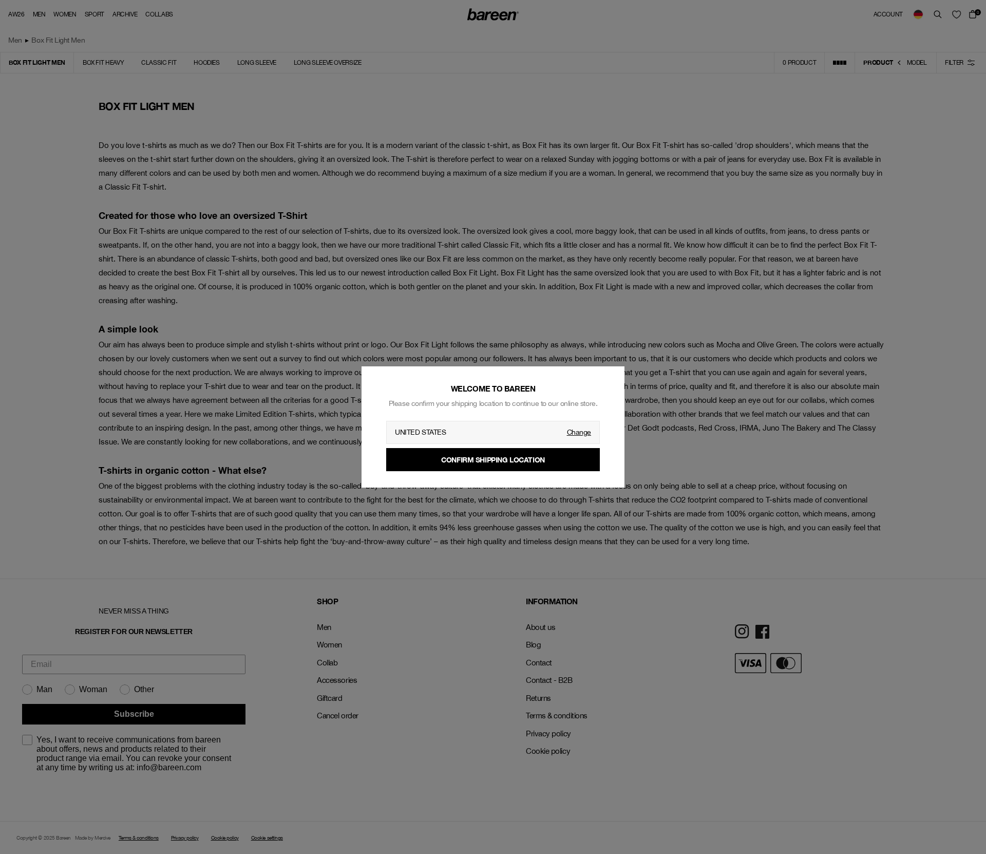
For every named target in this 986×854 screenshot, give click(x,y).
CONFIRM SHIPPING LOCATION (493, 459)
